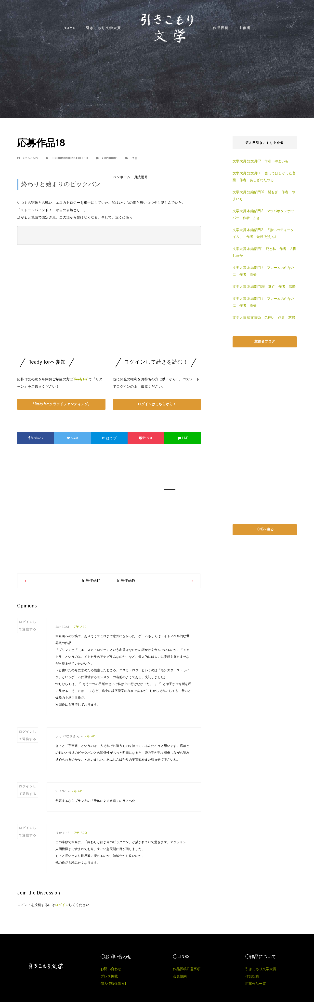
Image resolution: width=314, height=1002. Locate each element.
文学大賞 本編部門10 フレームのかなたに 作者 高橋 (263, 270)
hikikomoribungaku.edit (69, 158)
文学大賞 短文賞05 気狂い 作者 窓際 (264, 317)
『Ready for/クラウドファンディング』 (61, 404)
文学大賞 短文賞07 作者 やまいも (260, 161)
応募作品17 (91, 580)
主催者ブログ (264, 341)
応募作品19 (126, 580)
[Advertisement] (109, 302)
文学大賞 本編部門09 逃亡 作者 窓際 (264, 286)
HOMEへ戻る (265, 529)
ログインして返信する (28, 625)
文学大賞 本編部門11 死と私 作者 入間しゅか (265, 252)
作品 (134, 158)
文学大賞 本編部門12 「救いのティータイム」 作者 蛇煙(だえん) (263, 233)
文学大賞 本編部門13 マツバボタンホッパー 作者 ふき (263, 214)
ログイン (62, 905)
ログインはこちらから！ (157, 404)
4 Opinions (109, 158)
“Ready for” (80, 379)
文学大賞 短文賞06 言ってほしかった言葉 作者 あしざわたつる (264, 176)
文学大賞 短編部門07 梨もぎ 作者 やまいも (264, 195)
